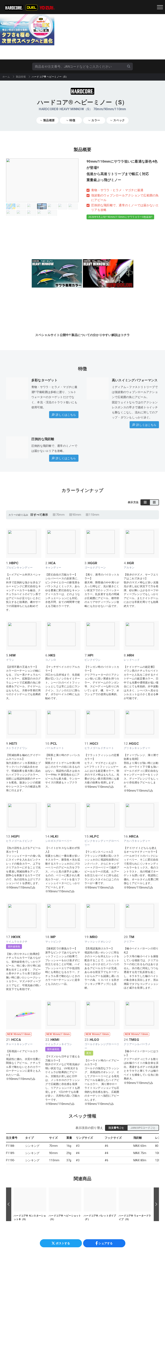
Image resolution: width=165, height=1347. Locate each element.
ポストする (63, 1243)
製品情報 (21, 76)
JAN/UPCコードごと (143, 1127)
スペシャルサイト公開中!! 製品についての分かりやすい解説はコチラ (82, 335)
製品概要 (49, 120)
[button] (8, 1204)
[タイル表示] (145, 502)
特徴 (72, 120)
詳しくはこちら (66, 414)
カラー (95, 120)
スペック (119, 120)
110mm (94, 514)
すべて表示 (41, 514)
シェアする (105, 1243)
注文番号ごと (116, 1127)
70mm (60, 514)
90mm (76, 514)
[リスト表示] (154, 502)
